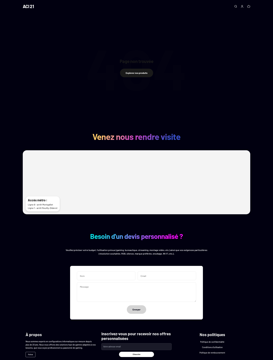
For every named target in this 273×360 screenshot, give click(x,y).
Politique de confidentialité (212, 342)
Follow (30, 354)
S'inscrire (136, 354)
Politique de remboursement (212, 352)
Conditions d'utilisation (212, 347)
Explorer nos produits (136, 73)
